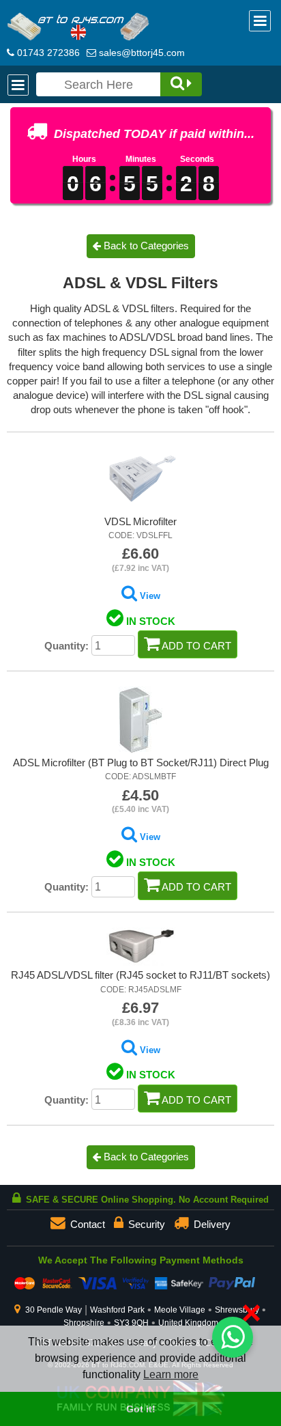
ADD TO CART (195, 646)
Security (145, 1224)
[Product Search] (181, 84)
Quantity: (66, 646)
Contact (86, 1224)
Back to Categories (145, 1156)
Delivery (211, 1224)
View (148, 596)
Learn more (170, 1374)
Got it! (141, 1408)
